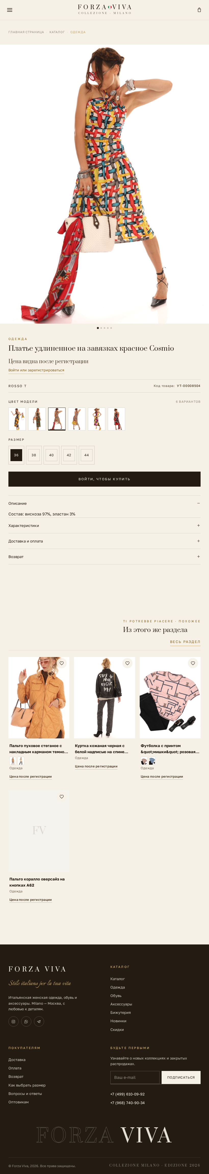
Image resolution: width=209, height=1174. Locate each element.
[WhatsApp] (26, 1021)
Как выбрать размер (27, 1085)
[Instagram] (13, 1021)
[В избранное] (62, 663)
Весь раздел (185, 641)
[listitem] (17, 419)
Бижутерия (120, 1012)
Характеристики (23, 525)
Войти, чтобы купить (104, 479)
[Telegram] (39, 1021)
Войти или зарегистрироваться (36, 370)
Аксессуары (121, 1004)
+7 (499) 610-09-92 (127, 1094)
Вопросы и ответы (25, 1093)
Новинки (118, 1021)
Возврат (15, 556)
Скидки (117, 1029)
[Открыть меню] (9, 10)
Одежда (117, 987)
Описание (17, 503)
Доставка (16, 1059)
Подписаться (181, 1077)
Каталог (57, 32)
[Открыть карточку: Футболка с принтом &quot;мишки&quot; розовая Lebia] (170, 718)
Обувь (116, 995)
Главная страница (26, 32)
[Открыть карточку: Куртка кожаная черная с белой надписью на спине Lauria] (104, 718)
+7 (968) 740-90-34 (127, 1103)
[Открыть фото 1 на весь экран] (104, 184)
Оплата (14, 1068)
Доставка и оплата (25, 541)
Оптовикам (18, 1102)
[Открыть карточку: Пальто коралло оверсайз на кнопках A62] (38, 846)
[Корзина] (199, 10)
